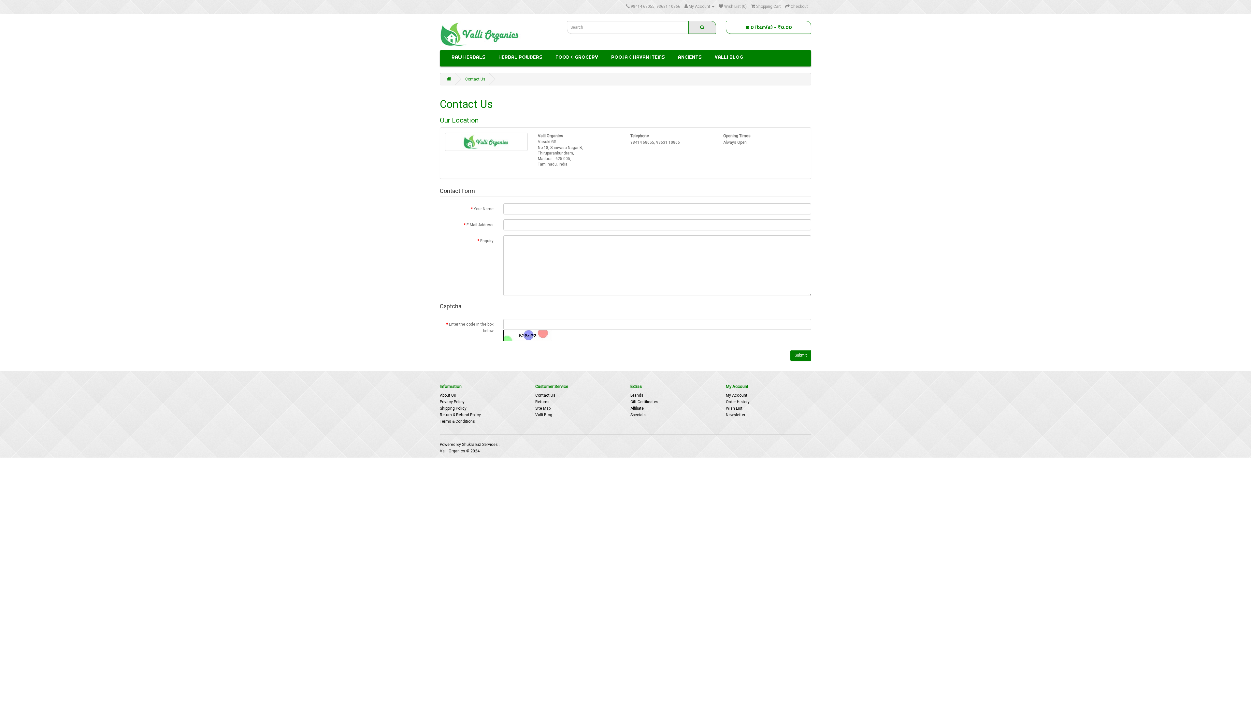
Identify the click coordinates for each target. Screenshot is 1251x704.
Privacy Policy (452, 402)
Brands (636, 395)
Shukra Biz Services (480, 444)
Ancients (690, 57)
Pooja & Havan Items (638, 57)
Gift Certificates (644, 402)
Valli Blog (729, 57)
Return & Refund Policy (460, 415)
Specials (638, 415)
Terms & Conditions (457, 421)
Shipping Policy (453, 408)
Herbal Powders (520, 57)
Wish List (734, 408)
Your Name (484, 209)
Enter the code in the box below (471, 327)
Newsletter (735, 415)
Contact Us (475, 79)
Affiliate (637, 408)
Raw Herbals (468, 57)
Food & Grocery (576, 57)
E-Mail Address (480, 225)
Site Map (543, 408)
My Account (736, 395)
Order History (738, 402)
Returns (542, 402)
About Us (448, 395)
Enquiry (487, 241)
